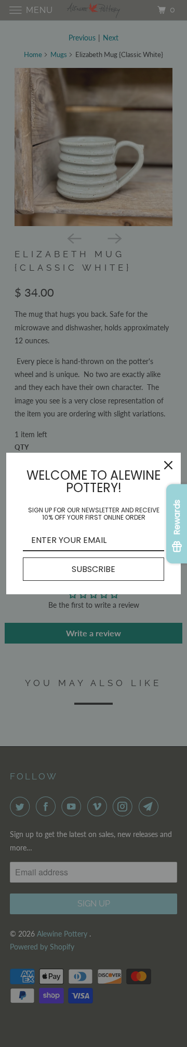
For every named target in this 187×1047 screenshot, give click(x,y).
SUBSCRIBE (93, 569)
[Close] (168, 465)
